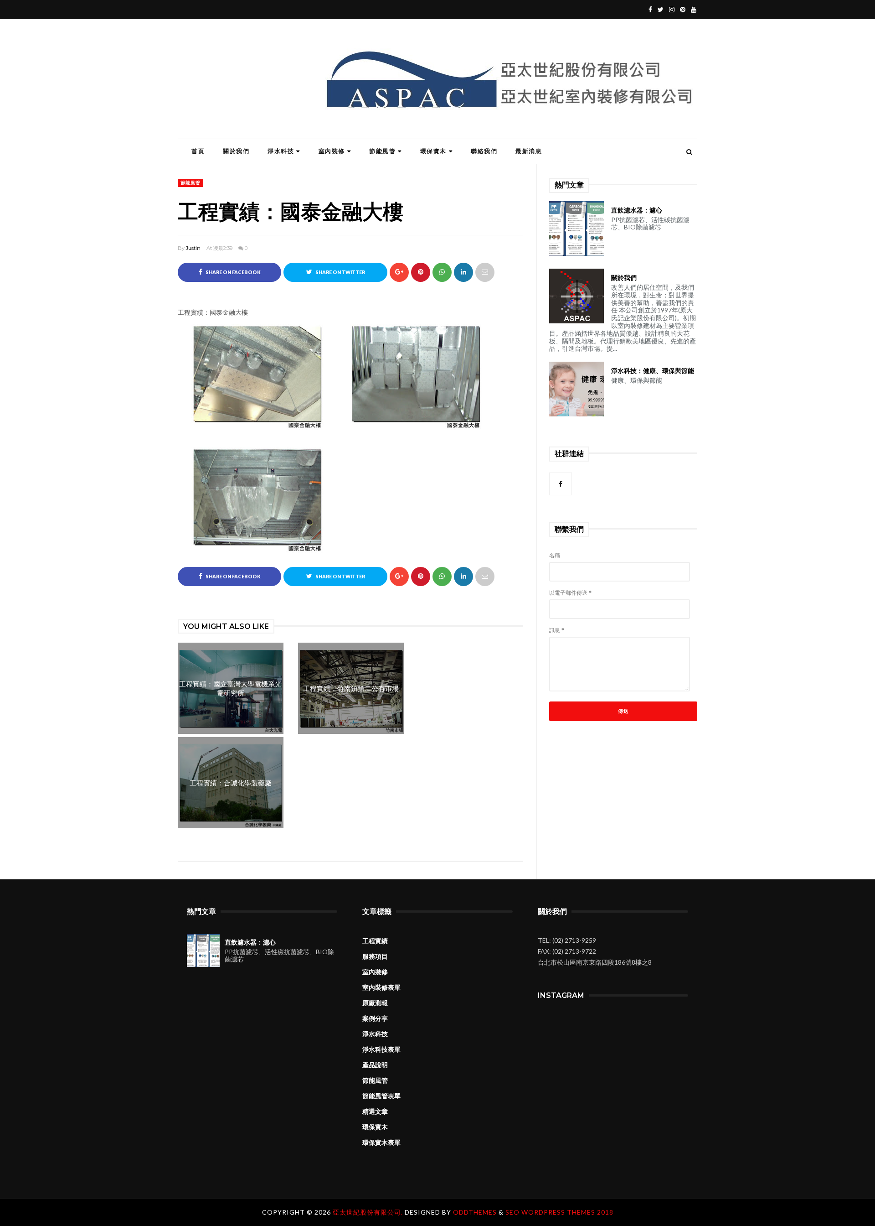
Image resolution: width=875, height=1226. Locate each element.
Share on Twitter (339, 272)
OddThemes (475, 1212)
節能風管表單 (381, 1096)
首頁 (198, 151)
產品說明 (375, 1065)
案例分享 (375, 1018)
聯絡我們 (484, 151)
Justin (193, 248)
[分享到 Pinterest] (484, 272)
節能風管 (382, 151)
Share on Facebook (233, 272)
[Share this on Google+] (399, 272)
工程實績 (375, 941)
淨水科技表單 (381, 1049)
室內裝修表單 (381, 987)
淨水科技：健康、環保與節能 (652, 370)
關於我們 (236, 151)
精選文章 (375, 1111)
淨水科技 (281, 151)
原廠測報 (375, 1003)
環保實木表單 (381, 1142)
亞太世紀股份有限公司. (369, 1212)
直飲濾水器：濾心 (636, 210)
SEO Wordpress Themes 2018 (559, 1212)
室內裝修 (332, 151)
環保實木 (433, 151)
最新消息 (528, 151)
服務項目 (375, 956)
